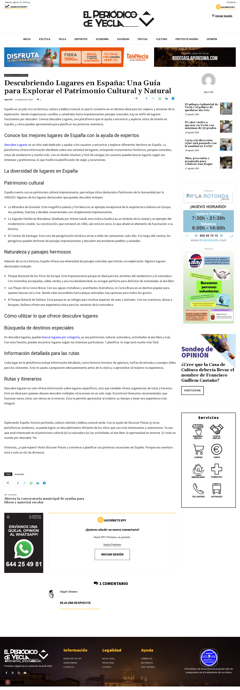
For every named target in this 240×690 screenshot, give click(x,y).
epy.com (8, 99)
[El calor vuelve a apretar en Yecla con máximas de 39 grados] (226, 126)
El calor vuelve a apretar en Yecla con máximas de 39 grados (200, 125)
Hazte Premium (112, 544)
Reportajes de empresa (16, 75)
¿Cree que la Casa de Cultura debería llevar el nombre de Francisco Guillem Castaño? (207, 372)
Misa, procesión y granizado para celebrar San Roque (199, 161)
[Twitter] (153, 98)
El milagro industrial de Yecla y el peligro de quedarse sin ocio (201, 107)
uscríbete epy (228, 7)
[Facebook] (146, 98)
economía (19, 474)
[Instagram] (19, 673)
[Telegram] (173, 98)
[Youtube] (25, 673)
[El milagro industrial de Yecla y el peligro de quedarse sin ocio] (226, 108)
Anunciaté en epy (18, 7)
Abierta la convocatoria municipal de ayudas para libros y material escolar (44, 501)
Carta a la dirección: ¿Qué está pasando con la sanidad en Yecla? (201, 143)
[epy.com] (209, 80)
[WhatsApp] (160, 98)
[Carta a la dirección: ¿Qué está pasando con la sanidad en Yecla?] (226, 144)
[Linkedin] (166, 98)
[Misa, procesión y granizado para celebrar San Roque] (226, 162)
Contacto (231, 2)
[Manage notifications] (8, 682)
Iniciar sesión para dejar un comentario (80, 609)
